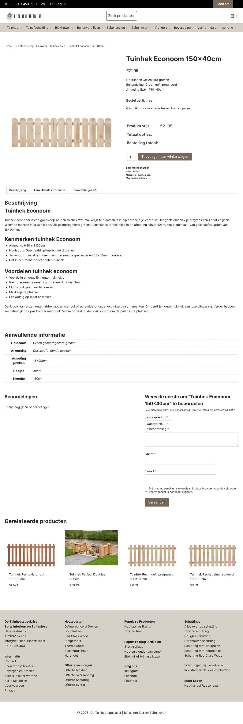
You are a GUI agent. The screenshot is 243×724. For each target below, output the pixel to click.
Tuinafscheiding (24, 45)
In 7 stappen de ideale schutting (207, 670)
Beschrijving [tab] (17, 190)
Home (8, 45)
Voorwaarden (14, 685)
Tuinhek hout (57, 45)
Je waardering (156, 417)
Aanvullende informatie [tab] (49, 190)
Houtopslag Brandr (137, 626)
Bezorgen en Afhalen (19, 671)
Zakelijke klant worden (21, 676)
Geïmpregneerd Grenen (81, 626)
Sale (213, 27)
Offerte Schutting (77, 680)
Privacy (10, 690)
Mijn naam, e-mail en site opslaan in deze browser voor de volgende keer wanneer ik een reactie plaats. (192, 490)
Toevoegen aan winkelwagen (164, 157)
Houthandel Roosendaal (201, 685)
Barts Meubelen (16, 681)
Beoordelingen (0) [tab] (85, 190)
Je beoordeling (157, 429)
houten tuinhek (139, 178)
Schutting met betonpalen (203, 651)
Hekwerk (41, 45)
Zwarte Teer (133, 631)
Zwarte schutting (196, 631)
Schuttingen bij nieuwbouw (203, 665)
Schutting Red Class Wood (203, 655)
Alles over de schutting (200, 626)
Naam (150, 454)
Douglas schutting (197, 636)
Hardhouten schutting (199, 641)
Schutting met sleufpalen (202, 646)
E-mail (150, 471)
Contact (223, 4)
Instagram (131, 671)
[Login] (236, 4)
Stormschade (133, 646)
